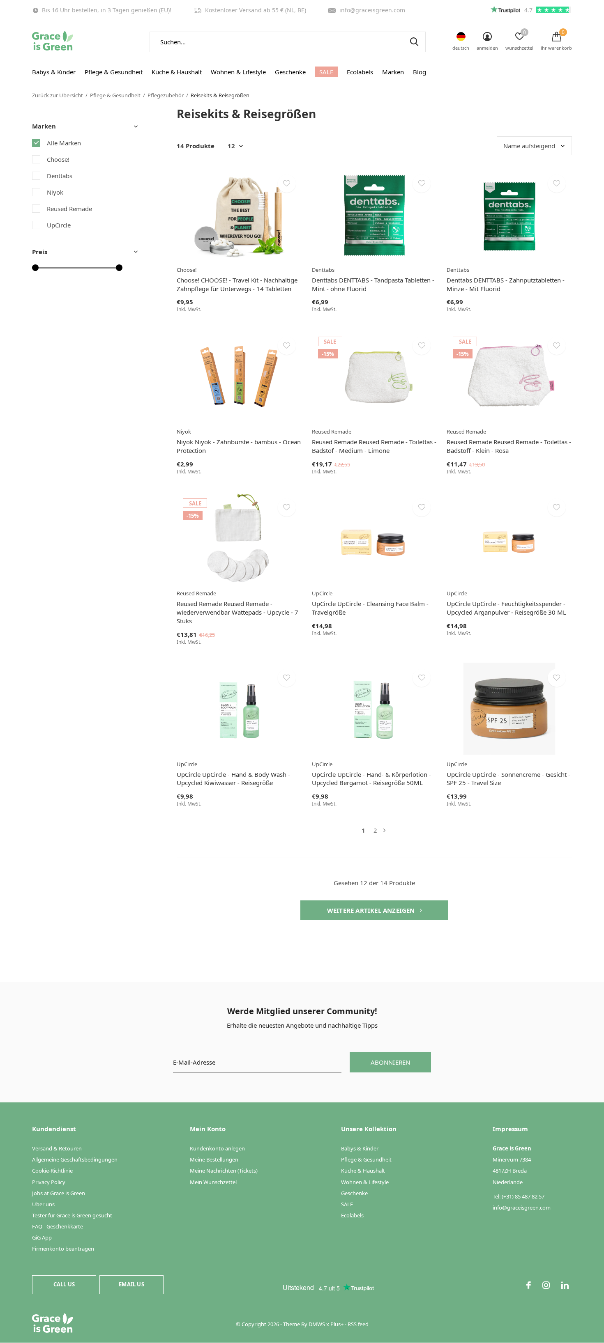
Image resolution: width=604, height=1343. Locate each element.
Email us (131, 1284)
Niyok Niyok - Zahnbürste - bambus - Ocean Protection (239, 446)
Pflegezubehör (166, 95)
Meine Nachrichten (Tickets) (224, 1170)
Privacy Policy (48, 1182)
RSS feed (358, 1324)
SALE (326, 72)
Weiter (384, 830)
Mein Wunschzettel (213, 1182)
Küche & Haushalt (177, 72)
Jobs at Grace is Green (58, 1193)
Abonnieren (390, 1062)
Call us (64, 1284)
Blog (419, 72)
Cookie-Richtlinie (52, 1170)
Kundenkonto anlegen (217, 1148)
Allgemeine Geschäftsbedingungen (75, 1159)
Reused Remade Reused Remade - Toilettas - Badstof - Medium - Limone (374, 446)
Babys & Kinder (54, 72)
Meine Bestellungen (214, 1159)
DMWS (317, 1324)
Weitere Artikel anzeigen (372, 910)
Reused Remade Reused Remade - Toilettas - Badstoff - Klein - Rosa (509, 446)
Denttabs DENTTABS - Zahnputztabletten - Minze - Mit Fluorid (506, 284)
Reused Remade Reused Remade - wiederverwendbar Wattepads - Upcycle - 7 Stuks (237, 612)
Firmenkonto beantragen (63, 1248)
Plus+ (336, 1324)
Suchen (414, 42)
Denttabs (59, 176)
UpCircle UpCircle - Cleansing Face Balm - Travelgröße (370, 607)
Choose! (58, 159)
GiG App (42, 1237)
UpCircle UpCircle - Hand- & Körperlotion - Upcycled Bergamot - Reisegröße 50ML (371, 778)
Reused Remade (69, 208)
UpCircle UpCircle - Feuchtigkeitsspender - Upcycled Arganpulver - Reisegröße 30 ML (506, 607)
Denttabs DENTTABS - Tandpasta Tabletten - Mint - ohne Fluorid (373, 284)
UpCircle (59, 225)
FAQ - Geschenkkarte (57, 1226)
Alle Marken (64, 143)
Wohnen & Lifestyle (238, 72)
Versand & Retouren (57, 1148)
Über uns (43, 1204)
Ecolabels (360, 72)
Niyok (55, 192)
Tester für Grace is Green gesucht (72, 1215)
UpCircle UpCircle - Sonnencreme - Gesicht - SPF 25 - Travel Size (508, 778)
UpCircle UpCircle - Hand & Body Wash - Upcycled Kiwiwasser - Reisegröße (233, 778)
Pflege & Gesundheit (114, 72)
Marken (393, 72)
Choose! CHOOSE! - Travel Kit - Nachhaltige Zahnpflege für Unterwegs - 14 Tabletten (237, 284)
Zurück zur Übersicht (57, 95)
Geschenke (290, 72)
